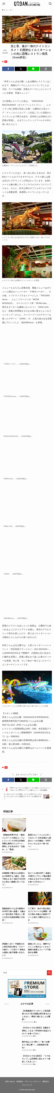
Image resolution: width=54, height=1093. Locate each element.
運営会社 (45, 1081)
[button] (8, 69)
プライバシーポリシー (32, 1081)
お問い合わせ (10, 1081)
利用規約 (19, 1081)
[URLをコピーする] (46, 69)
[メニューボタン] (4, 3)
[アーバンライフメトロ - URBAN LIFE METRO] (27, 3)
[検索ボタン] (50, 3)
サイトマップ (27, 1085)
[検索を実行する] (49, 972)
